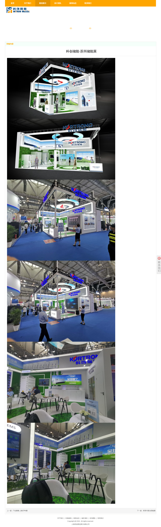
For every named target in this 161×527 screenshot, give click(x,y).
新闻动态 (76, 518)
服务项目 (85, 518)
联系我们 (101, 518)
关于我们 (60, 518)
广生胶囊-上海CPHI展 (20, 511)
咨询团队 (93, 518)
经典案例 (68, 518)
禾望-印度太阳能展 (149, 511)
